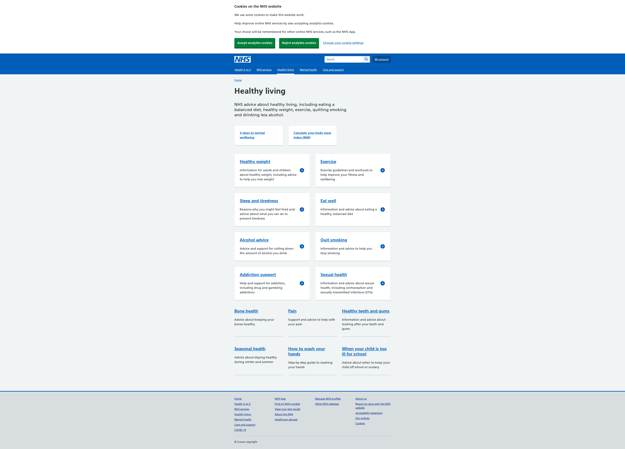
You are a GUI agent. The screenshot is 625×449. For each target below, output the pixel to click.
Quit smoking (333, 239)
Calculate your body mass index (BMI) (312, 135)
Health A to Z (243, 69)
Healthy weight (255, 161)
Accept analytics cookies (254, 43)
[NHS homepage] (242, 59)
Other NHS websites (327, 404)
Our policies (362, 418)
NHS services (264, 69)
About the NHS (284, 414)
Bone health (246, 311)
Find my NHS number (287, 404)
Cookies (360, 423)
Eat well (328, 200)
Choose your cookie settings (343, 43)
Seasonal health (249, 348)
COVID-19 (240, 430)
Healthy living (242, 414)
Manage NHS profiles (328, 398)
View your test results (287, 409)
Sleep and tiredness (259, 200)
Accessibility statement (368, 413)
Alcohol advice (254, 239)
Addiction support (258, 274)
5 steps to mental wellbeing (252, 135)
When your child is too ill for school (364, 351)
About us (361, 398)
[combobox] (344, 59)
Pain (292, 311)
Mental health (308, 69)
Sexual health (333, 274)
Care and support (333, 69)
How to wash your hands (306, 351)
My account (382, 59)
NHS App (280, 398)
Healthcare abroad (286, 419)
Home (238, 80)
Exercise (328, 161)
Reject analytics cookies (299, 43)
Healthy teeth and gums (365, 311)
